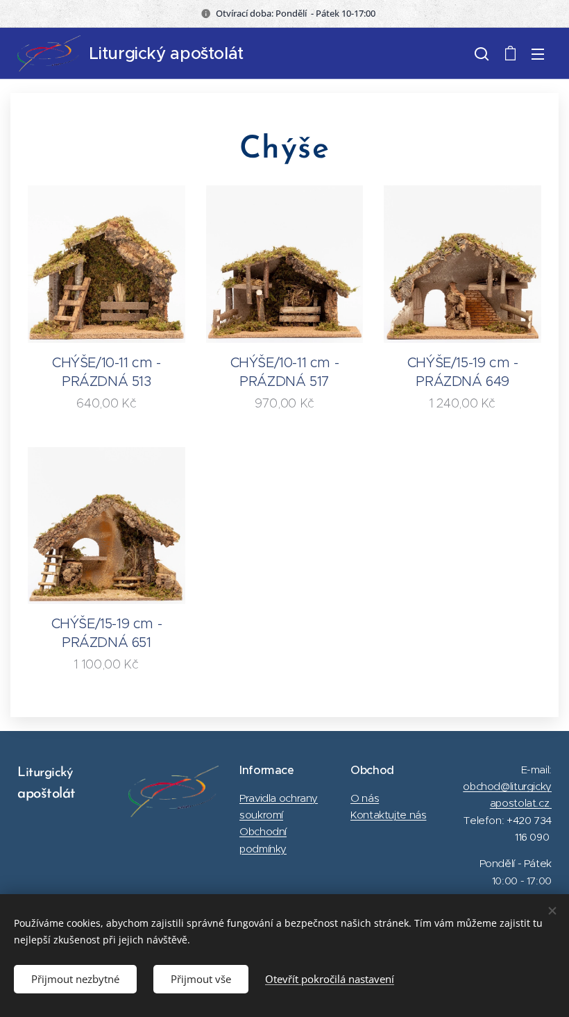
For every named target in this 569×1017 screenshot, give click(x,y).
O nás (364, 798)
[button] (481, 53)
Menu (538, 53)
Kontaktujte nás (388, 814)
